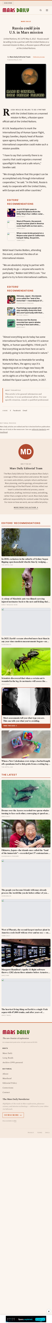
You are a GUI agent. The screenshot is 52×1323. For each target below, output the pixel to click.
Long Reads (8, 1057)
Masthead (7, 1078)
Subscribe (8, 3)
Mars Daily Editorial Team (20, 57)
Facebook (17, 410)
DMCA (47, 1133)
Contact (6, 1092)
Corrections (8, 1087)
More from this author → (26, 507)
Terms (39, 1133)
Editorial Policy (10, 1083)
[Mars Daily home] (16, 10)
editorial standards (39, 429)
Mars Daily (7, 1053)
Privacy (31, 1133)
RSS (15, 1121)
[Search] (40, 10)
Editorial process (39, 57)
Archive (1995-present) (13, 1062)
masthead (4, 432)
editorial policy (40, 502)
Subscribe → (13, 1115)
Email (25, 410)
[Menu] (46, 10)
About (5, 1073)
